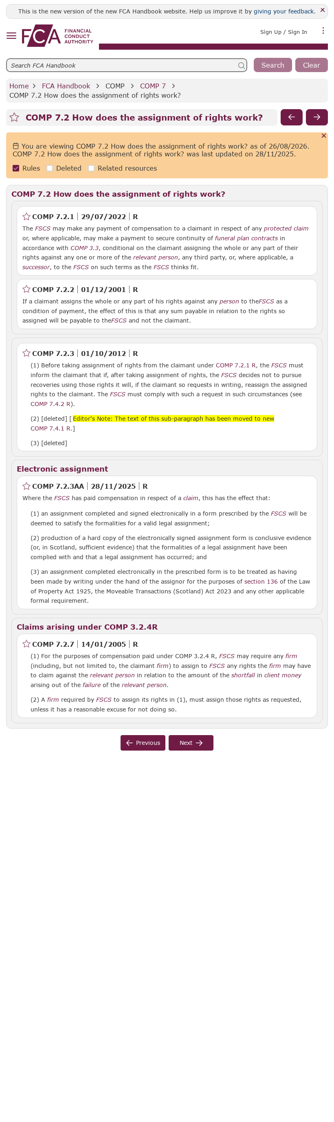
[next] (317, 117)
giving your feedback (284, 11)
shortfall (243, 675)
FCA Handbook (66, 86)
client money (282, 675)
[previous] (292, 117)
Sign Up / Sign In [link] (283, 32)
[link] (57, 35)
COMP (115, 86)
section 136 (261, 581)
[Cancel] (324, 136)
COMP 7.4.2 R (50, 403)
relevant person (155, 257)
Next (186, 742)
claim (190, 498)
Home (19, 86)
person (229, 301)
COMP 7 (153, 86)
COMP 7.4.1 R (50, 428)
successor (36, 267)
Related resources (127, 168)
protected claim (286, 228)
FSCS (43, 228)
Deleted (68, 168)
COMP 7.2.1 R (236, 365)
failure (92, 685)
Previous (148, 742)
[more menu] (323, 31)
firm (291, 656)
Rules (31, 168)
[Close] (322, 10)
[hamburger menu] (11, 36)
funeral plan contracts (246, 238)
